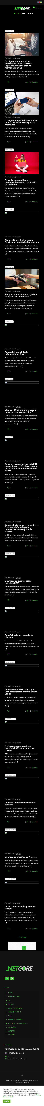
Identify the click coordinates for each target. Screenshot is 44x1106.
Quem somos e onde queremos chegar (20, 907)
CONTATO (11, 1035)
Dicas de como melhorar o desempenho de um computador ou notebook (21, 182)
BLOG (10, 1016)
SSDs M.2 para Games (15, 1008)
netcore (18, 58)
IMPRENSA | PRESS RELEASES (17, 1023)
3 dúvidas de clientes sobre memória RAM (18, 582)
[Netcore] (22, 8)
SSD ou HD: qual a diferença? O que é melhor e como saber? (20, 411)
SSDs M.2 (11, 1004)
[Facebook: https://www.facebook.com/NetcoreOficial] (12, 978)
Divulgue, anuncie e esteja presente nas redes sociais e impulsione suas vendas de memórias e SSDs (18, 64)
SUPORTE (11, 1031)
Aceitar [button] (6, 1101)
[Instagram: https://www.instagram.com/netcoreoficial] (7, 978)
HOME (10, 993)
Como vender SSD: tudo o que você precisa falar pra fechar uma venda (21, 691)
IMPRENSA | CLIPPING (15, 1020)
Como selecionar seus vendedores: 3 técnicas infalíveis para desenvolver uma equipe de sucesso (22, 528)
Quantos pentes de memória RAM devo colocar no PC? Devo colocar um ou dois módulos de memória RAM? (21, 467)
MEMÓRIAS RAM (13, 997)
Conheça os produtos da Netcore (21, 857)
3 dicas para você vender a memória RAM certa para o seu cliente (20, 748)
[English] (36, 2)
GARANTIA (12, 1027)
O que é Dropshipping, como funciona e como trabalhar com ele (22, 241)
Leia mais (34, 82)
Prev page (23, 937)
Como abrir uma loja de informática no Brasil (16, 353)
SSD (9, 1000)
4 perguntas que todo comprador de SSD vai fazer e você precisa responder (21, 122)
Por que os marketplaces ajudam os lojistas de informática (21, 295)
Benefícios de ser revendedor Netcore (19, 636)
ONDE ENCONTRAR (14, 1012)
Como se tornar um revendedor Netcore (20, 803)
